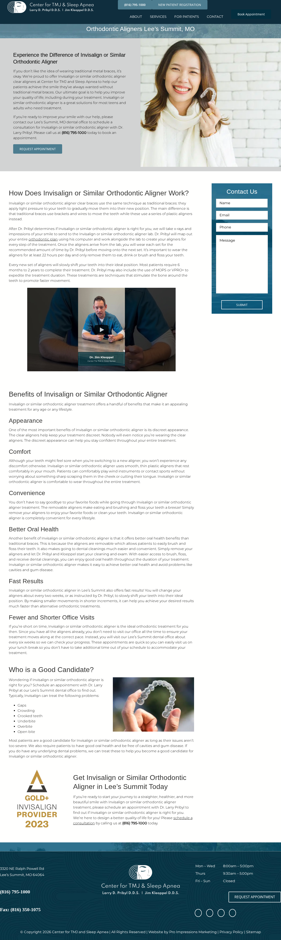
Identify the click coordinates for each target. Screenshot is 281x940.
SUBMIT (242, 305)
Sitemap (253, 932)
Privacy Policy (231, 932)
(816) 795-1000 (74, 133)
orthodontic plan (43, 239)
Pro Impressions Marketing (193, 932)
